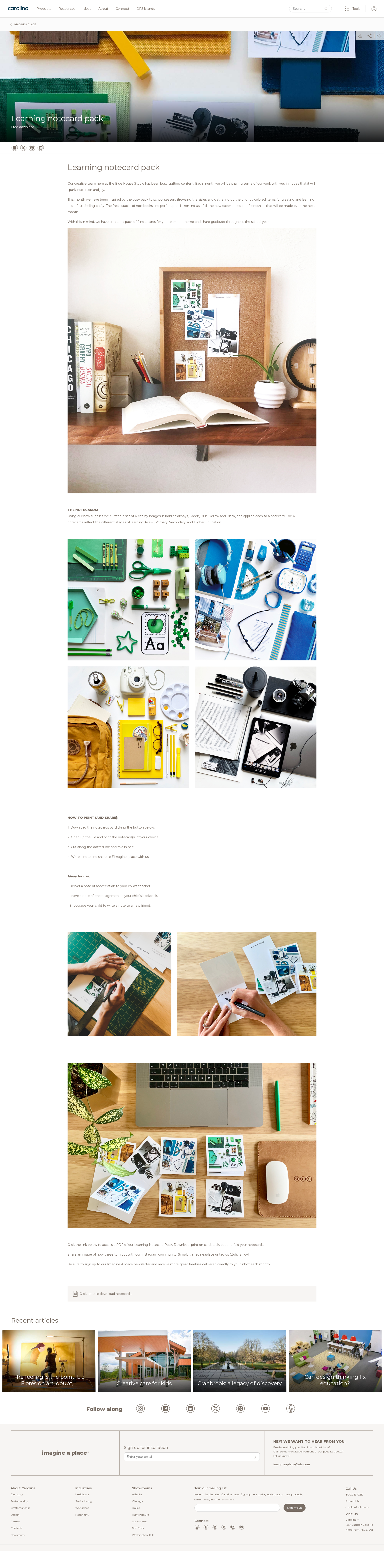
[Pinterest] (32, 147)
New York (138, 1528)
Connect (122, 9)
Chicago (137, 1501)
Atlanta (137, 1494)
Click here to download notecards (105, 1294)
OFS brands (145, 9)
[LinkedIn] (40, 147)
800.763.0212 (354, 1494)
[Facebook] (14, 147)
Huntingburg (140, 1514)
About (103, 9)
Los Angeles (139, 1521)
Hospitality (82, 1514)
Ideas (86, 9)
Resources (67, 9)
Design (15, 1514)
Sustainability (19, 1501)
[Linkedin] (215, 1527)
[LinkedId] (190, 1409)
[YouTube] (265, 1409)
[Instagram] (140, 1409)
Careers (15, 1521)
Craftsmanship (20, 1507)
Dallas (136, 1507)
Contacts (16, 1528)
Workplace (82, 1507)
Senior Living (83, 1501)
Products (43, 9)
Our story (17, 1494)
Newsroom (18, 1535)
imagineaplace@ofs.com (291, 1464)
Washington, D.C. (143, 1535)
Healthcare (82, 1494)
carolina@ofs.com (357, 1507)
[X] (23, 147)
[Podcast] (291, 1409)
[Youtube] (241, 1527)
